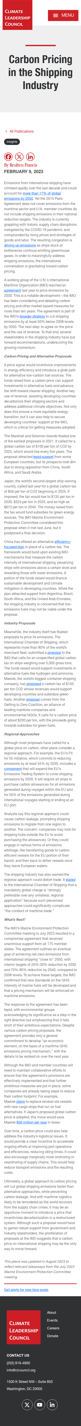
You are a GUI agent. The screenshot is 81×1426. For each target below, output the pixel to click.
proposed (34, 684)
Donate (52, 1336)
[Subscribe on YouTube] (39, 1404)
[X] (19, 157)
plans (20, 1102)
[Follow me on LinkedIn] (52, 1404)
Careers (53, 1328)
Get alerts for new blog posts (26, 1290)
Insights (12, 142)
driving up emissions (20, 245)
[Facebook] (8, 157)
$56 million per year (31, 1122)
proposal (54, 653)
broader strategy (32, 316)
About (51, 1313)
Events (52, 1320)
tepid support (43, 457)
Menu (68, 15)
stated (70, 880)
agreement (12, 290)
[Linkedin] (30, 157)
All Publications (22, 131)
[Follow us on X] (27, 1404)
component (13, 769)
